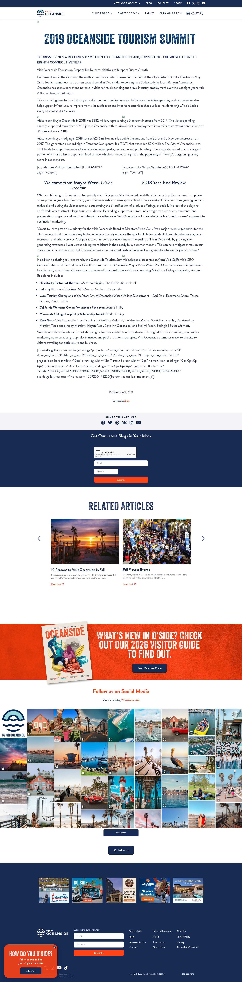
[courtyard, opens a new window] (121, 890)
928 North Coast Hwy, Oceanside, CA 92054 (147, 974)
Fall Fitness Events (136, 569)
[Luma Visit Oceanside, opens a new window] (188, 890)
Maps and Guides (137, 942)
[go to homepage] (51, 13)
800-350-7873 (188, 974)
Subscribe (121, 479)
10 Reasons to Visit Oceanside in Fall (78, 569)
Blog (127, 401)
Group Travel (159, 947)
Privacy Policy (183, 937)
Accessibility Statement (188, 947)
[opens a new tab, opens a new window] (188, 3)
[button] (103, 422)
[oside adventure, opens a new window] (54, 890)
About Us (181, 931)
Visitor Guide (135, 931)
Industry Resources (162, 931)
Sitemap (180, 942)
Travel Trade (158, 942)
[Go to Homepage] (53, 933)
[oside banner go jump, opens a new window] (154, 890)
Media (156, 937)
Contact (133, 947)
